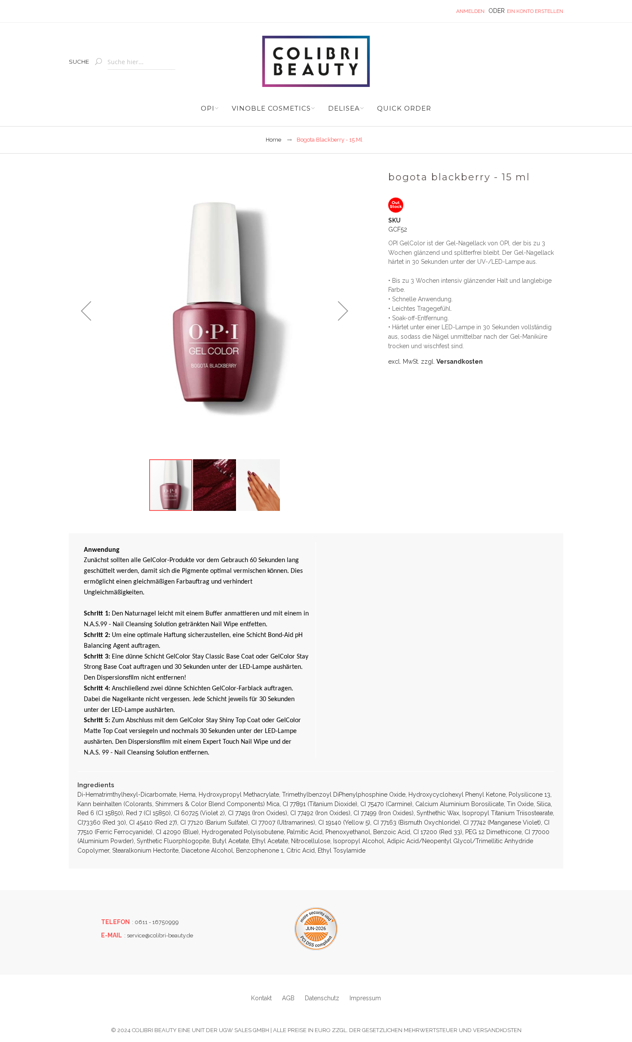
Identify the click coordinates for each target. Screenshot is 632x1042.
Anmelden (470, 11)
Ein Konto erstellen (535, 11)
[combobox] (141, 62)
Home (273, 139)
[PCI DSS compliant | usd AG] (316, 928)
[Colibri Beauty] (316, 61)
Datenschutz (322, 998)
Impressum (365, 998)
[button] (86, 311)
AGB (288, 998)
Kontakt (261, 998)
